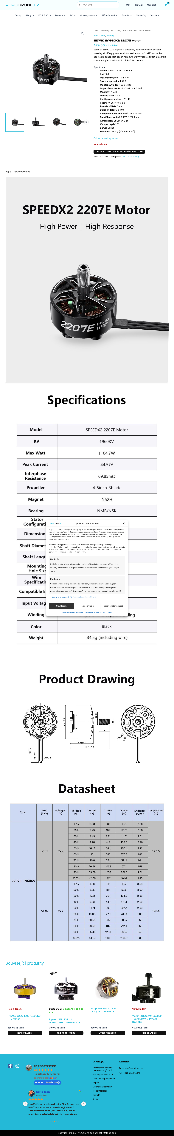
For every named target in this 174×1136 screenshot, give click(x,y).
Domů (96, 31)
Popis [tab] (8, 171)
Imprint (109, 612)
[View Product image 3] (56, 122)
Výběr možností (108, 1033)
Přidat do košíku (66, 1033)
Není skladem (24, 1033)
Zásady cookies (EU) (103, 1074)
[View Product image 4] (77, 122)
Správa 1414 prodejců (60, 597)
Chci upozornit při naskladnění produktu (119, 151)
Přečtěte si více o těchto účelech (83, 597)
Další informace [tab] (21, 171)
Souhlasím (61, 606)
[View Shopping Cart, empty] (166, 5)
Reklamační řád (100, 1091)
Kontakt (96, 1095)
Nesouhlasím (88, 606)
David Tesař (43, 1091)
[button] (123, 523)
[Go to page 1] (52, 1121)
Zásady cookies (68, 612)
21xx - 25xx (114, 31)
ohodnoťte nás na (46, 1082)
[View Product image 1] (14, 122)
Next (86, 122)
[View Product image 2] (35, 122)
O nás (95, 1099)
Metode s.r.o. (109, 1133)
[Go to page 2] (54, 1121)
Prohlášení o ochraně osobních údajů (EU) (103, 1069)
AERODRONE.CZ (45, 1066)
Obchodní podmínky (102, 1086)
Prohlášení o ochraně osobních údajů (90, 612)
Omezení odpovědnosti (104, 1078)
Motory (104, 31)
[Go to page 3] (56, 1121)
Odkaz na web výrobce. (106, 138)
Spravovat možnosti (113, 606)
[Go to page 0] (50, 1121)
